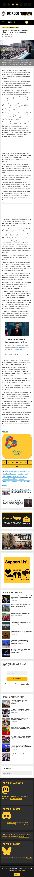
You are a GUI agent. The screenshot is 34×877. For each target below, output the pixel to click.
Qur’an (20, 481)
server (11, 822)
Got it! (17, 874)
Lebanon (21, 479)
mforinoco (17, 451)
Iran (26, 474)
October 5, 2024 (8, 37)
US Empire (27, 481)
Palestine (14, 481)
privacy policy (25, 684)
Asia (4, 27)
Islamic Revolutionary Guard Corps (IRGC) (14, 476)
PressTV (5, 431)
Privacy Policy (21, 870)
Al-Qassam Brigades (13, 471)
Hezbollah (20, 474)
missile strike (6, 481)
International (10, 27)
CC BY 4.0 (21, 836)
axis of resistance (25, 471)
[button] (3, 23)
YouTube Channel (25, 22)
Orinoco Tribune (19, 834)
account (16, 798)
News (17, 27)
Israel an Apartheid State (10, 479)
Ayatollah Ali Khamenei (9, 474)
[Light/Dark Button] (10, 22)
